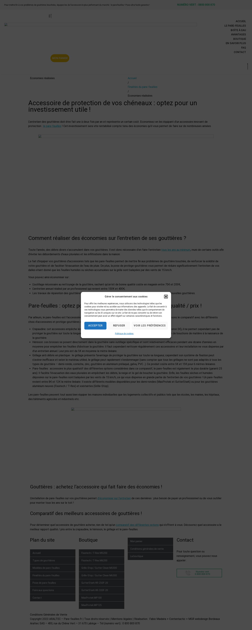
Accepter (95, 325)
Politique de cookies (124, 333)
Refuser (119, 325)
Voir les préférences (150, 325)
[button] (166, 296)
